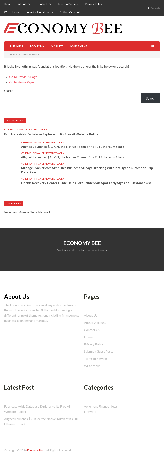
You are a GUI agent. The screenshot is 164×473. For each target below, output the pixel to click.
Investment (78, 46)
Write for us (11, 12)
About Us (24, 4)
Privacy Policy (93, 4)
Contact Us (44, 4)
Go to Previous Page (23, 77)
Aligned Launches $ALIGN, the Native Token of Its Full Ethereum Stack (72, 146)
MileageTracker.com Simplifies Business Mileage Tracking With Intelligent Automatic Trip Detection (87, 170)
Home (7, 4)
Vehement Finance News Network (25, 129)
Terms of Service (68, 4)
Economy (37, 46)
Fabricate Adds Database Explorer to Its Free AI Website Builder (52, 134)
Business (16, 46)
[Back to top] (153, 462)
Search (155, 8)
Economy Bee (35, 450)
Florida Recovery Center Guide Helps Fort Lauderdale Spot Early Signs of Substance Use (86, 183)
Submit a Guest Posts (39, 12)
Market (57, 46)
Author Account (70, 12)
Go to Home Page (21, 82)
